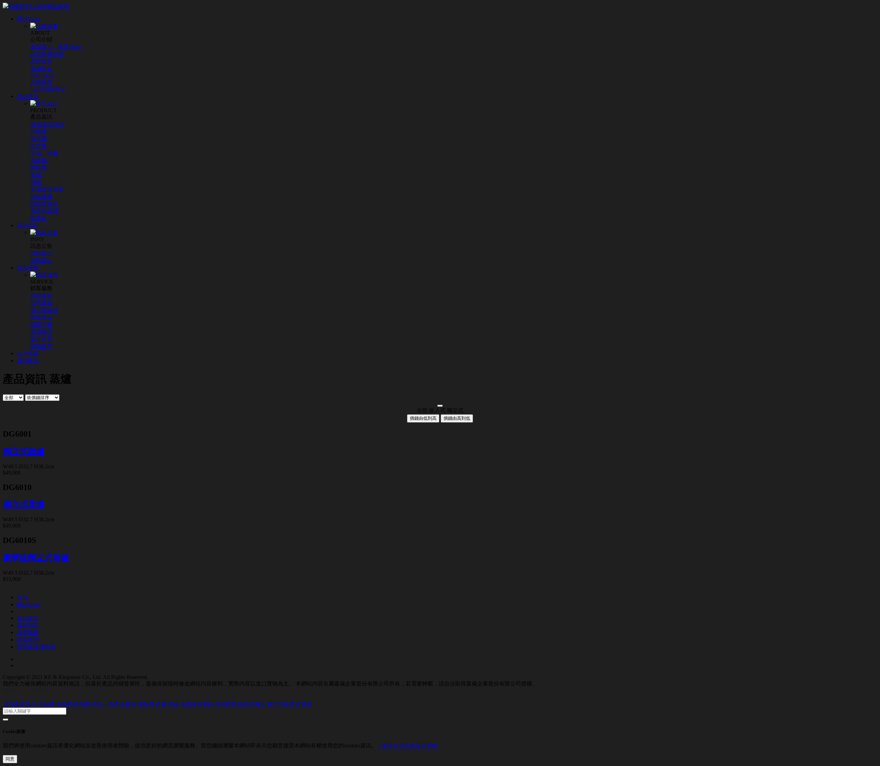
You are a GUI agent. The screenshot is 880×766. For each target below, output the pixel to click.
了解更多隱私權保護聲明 (407, 745)
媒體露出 (41, 260)
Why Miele (42, 75)
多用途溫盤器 (46, 189)
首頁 (22, 597)
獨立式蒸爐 (23, 451)
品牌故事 (41, 61)
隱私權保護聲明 (35, 647)
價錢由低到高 (423, 418)
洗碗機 (38, 131)
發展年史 (41, 68)
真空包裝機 (44, 211)
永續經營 (41, 82)
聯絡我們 (41, 346)
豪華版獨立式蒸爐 (36, 557)
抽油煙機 (41, 196)
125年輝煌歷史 (48, 89)
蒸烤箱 (38, 160)
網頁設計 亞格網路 (25, 691)
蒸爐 (35, 175)
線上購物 (27, 353)
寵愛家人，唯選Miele (55, 47)
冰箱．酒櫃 (44, 153)
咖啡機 (38, 167)
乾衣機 (38, 146)
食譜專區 (41, 331)
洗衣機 (38, 138)
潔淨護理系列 (46, 124)
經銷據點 (41, 295)
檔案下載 (41, 324)
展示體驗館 (44, 310)
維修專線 (41, 317)
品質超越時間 (46, 54)
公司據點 (41, 303)
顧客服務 (27, 267)
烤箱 (35, 182)
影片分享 (41, 339)
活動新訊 (41, 253)
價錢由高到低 (456, 418)
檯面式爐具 (44, 203)
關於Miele (28, 19)
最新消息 (27, 225)
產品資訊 (27, 96)
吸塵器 (38, 218)
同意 (10, 759)
